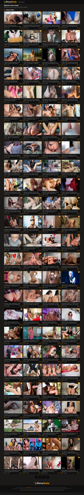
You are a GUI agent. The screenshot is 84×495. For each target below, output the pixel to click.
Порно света (29, 487)
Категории (21, 2)
